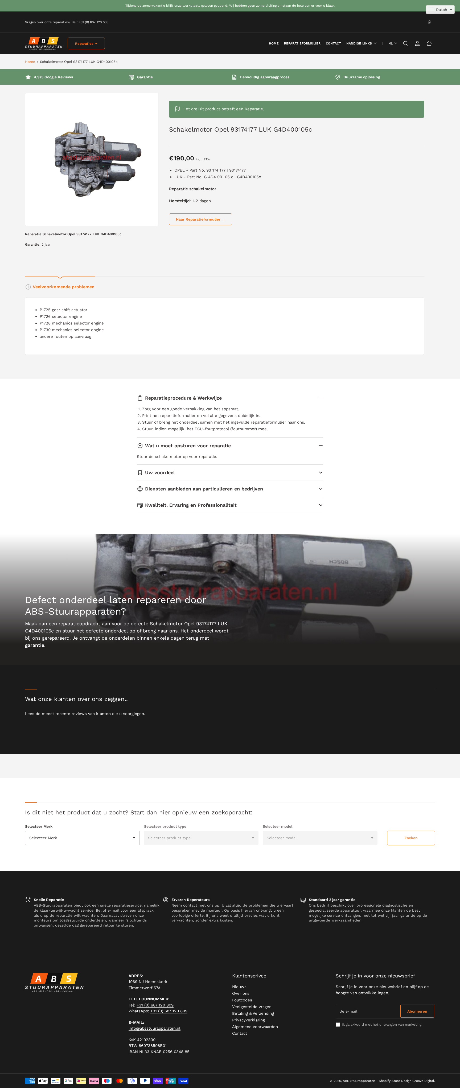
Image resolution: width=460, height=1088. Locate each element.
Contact (333, 43)
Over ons (240, 993)
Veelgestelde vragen (252, 1006)
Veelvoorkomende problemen (64, 286)
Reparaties (84, 44)
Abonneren (417, 1011)
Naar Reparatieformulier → (200, 219)
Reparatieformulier (302, 43)
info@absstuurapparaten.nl (154, 1028)
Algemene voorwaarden (255, 1026)
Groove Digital (423, 1081)
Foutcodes (242, 1000)
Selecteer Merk (38, 826)
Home (30, 62)
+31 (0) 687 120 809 (155, 1005)
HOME (274, 43)
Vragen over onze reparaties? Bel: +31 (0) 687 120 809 (66, 22)
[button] (440, 9)
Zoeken (411, 838)
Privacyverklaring (248, 1020)
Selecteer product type (165, 826)
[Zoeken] (406, 43)
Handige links (359, 43)
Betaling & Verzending (253, 1013)
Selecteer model (277, 826)
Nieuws (239, 986)
